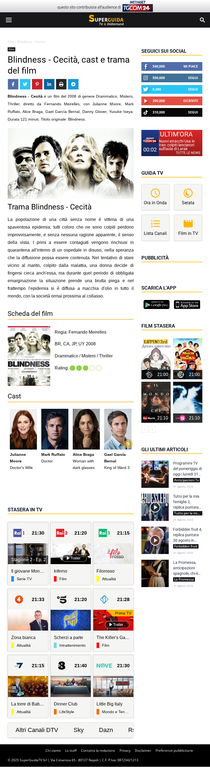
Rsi (132, 730)
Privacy (124, 750)
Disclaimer (143, 750)
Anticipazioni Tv (186, 480)
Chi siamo (53, 750)
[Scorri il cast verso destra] (128, 444)
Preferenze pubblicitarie (174, 750)
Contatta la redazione (98, 750)
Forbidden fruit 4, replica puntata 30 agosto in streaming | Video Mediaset (187, 535)
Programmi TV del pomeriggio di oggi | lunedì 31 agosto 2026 (187, 469)
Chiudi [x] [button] (149, 265)
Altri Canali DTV (37, 730)
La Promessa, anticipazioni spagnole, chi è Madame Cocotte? (185, 568)
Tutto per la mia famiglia (188, 513)
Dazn (106, 730)
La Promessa (184, 579)
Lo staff (71, 750)
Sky (79, 730)
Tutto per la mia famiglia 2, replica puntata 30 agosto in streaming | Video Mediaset (187, 502)
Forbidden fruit (185, 546)
